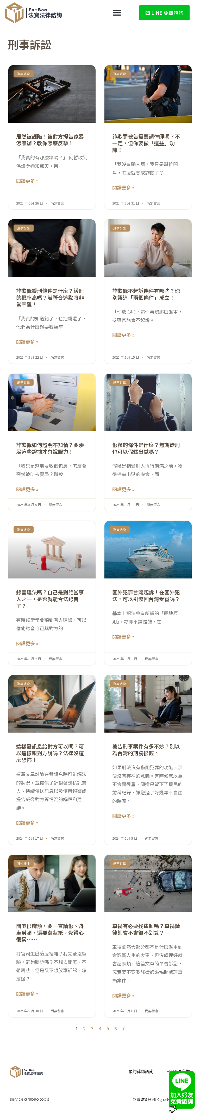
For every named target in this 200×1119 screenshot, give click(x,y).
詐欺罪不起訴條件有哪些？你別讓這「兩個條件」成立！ (146, 294)
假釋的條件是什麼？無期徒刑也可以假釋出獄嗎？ (146, 448)
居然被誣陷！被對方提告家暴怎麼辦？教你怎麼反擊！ (50, 140)
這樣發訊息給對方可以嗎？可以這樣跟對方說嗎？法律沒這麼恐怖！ (50, 752)
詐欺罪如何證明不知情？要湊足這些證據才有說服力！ (50, 448)
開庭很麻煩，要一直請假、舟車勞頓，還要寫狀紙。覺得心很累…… (50, 932)
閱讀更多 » (27, 180)
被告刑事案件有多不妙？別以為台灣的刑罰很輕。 (146, 749)
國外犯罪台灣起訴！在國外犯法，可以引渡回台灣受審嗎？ (146, 595)
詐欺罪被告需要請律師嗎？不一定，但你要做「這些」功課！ (146, 143)
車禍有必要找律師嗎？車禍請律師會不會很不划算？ (146, 929)
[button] (117, 12)
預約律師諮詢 (140, 1071)
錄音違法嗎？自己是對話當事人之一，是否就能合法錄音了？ (50, 598)
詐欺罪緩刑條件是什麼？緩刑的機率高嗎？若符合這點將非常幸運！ (50, 297)
